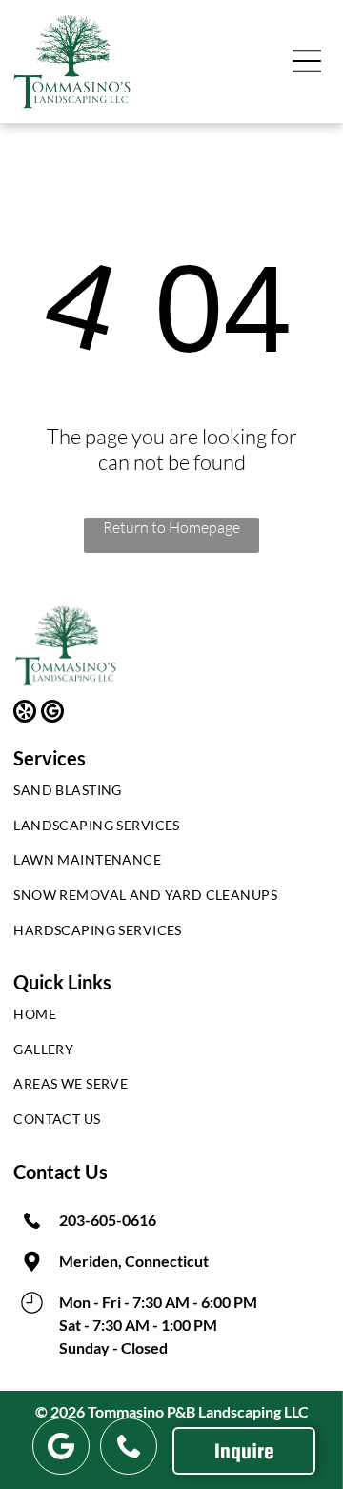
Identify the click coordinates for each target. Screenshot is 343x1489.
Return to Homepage (171, 527)
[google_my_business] (52, 713)
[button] (307, 61)
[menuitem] (171, 794)
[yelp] (24, 713)
